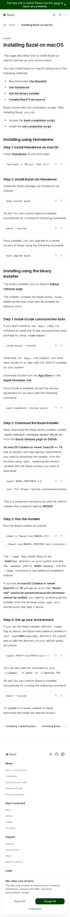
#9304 (47, 506)
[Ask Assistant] (61, 164)
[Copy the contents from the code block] (56, 164)
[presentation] (35, 164)
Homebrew (19, 154)
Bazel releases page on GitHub (36, 439)
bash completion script (39, 120)
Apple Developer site (17, 380)
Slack (8, 855)
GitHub (9, 816)
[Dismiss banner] (65, 5)
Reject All (19, 901)
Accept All (50, 901)
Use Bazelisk (38, 81)
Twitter (9, 822)
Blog (8, 809)
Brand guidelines (14, 794)
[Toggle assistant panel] (60, 14)
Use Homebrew (19, 87)
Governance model (16, 782)
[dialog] (35, 895)
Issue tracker (12, 849)
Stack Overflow (14, 861)
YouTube (10, 828)
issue (57, 3)
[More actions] (65, 14)
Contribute (11, 776)
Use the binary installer (24, 93)
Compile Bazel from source (27, 99)
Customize (35, 908)
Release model (13, 788)
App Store (45, 375)
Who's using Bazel (15, 770)
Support (9, 843)
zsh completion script (36, 126)
